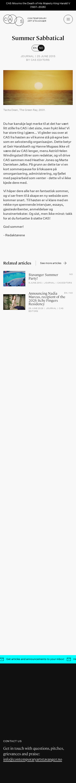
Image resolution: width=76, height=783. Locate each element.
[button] (68, 19)
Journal (27, 56)
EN (35, 48)
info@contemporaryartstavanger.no (32, 759)
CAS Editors (40, 60)
